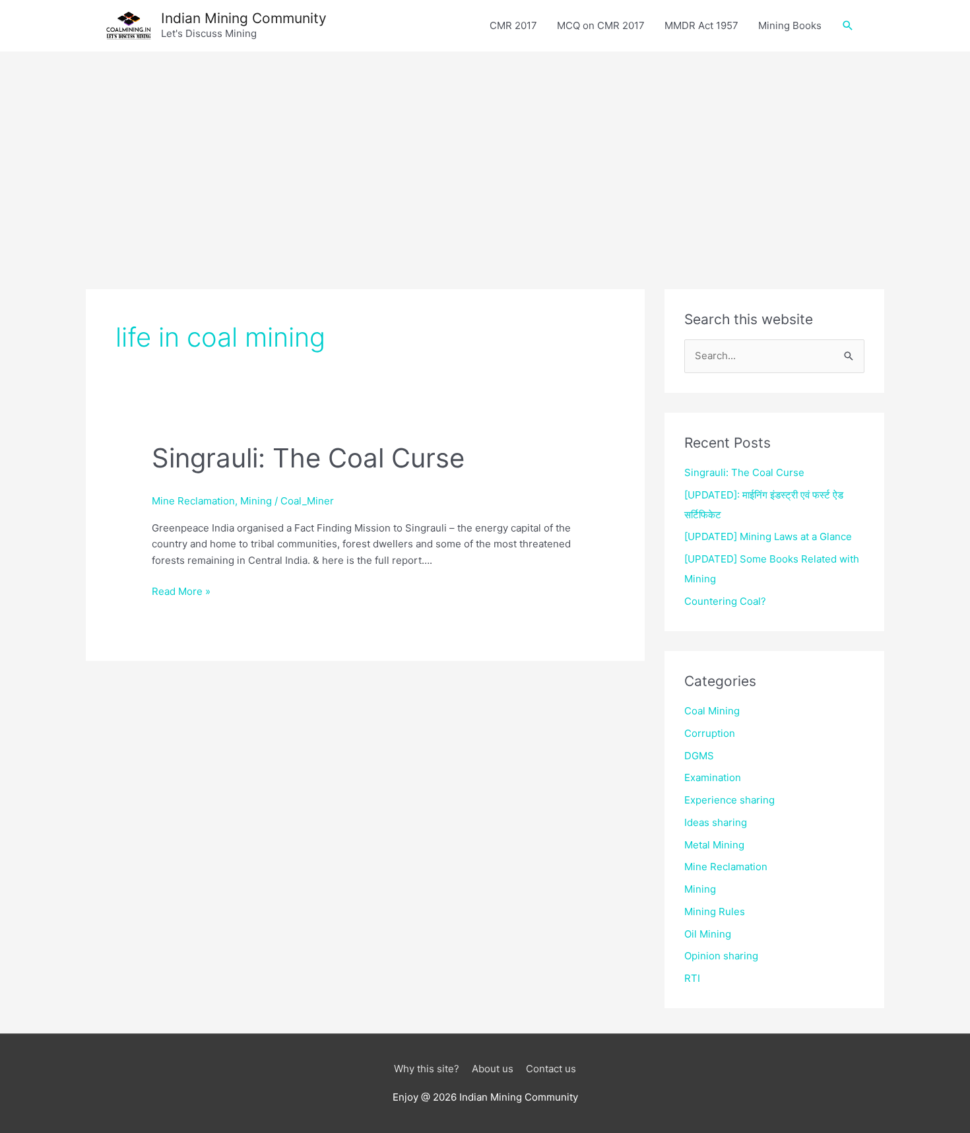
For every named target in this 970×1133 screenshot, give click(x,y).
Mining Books (790, 25)
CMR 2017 (513, 25)
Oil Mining (707, 934)
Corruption (709, 733)
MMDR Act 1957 (701, 25)
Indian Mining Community (244, 18)
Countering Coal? (725, 601)
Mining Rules (714, 911)
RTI (692, 978)
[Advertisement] (485, 150)
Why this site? (426, 1068)
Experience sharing (729, 800)
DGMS (699, 755)
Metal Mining (714, 845)
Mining (256, 501)
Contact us (551, 1068)
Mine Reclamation (193, 501)
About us (492, 1068)
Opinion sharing (721, 955)
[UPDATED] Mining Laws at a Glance (768, 536)
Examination (712, 777)
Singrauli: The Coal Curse (308, 458)
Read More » (181, 592)
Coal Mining (712, 710)
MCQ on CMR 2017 (601, 25)
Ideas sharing (715, 822)
